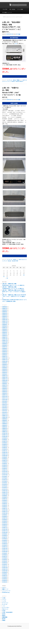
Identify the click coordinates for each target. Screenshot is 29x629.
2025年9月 (4, 324)
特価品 (18, 80)
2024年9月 (4, 343)
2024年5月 (4, 350)
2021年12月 (5, 396)
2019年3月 (4, 447)
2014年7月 (4, 537)
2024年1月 (4, 356)
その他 (3, 598)
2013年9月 (4, 553)
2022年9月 (4, 382)
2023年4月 (4, 370)
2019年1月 (4, 451)
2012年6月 (4, 577)
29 (23, 275)
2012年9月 (4, 572)
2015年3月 (4, 524)
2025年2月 (4, 335)
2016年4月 (4, 503)
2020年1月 (4, 431)
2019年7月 (4, 441)
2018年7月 (4, 460)
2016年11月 (5, 492)
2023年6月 (4, 367)
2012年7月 (4, 575)
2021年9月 (4, 401)
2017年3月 (4, 486)
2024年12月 (5, 339)
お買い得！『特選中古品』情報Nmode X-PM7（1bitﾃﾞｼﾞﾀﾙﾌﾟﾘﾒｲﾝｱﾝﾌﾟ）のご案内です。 (11, 92)
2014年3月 (4, 543)
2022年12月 (5, 377)
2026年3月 (4, 315)
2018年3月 (4, 466)
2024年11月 (5, 340)
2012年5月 (4, 578)
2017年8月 (4, 478)
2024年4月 (4, 351)
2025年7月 (4, 327)
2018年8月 (4, 458)
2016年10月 (5, 494)
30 (3, 276)
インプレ (4, 601)
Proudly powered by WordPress (14, 626)
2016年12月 (5, 490)
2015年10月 (5, 513)
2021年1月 (4, 414)
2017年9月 (4, 476)
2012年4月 (4, 580)
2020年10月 (5, 417)
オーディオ (9, 80)
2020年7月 (4, 422)
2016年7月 (4, 498)
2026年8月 (4, 306)
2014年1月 (4, 546)
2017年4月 (4, 484)
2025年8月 (4, 326)
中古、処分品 (12, 9)
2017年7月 (4, 479)
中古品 (14, 259)
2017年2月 (4, 487)
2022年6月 (4, 387)
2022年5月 (4, 388)
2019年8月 (4, 439)
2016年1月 (4, 508)
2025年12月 (5, 319)
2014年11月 (5, 530)
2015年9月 (4, 514)
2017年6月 (4, 481)
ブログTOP (5, 9)
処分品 (14, 80)
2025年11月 (5, 321)
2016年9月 (4, 495)
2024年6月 (4, 348)
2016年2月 (4, 506)
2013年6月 (4, 558)
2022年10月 (5, 380)
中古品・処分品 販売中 (7, 612)
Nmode (13, 81)
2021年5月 (4, 407)
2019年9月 (4, 438)
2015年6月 (4, 519)
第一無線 (18, 34)
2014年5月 (4, 540)
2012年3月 (4, 582)
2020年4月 (4, 427)
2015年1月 (4, 527)
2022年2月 (4, 393)
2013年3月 (4, 562)
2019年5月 (4, 444)
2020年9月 (4, 418)
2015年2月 (4, 526)
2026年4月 (4, 313)
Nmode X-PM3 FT (19, 81)
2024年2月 (4, 355)
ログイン (4, 587)
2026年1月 (4, 318)
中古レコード (5, 609)
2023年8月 (4, 364)
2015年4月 (4, 522)
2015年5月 (4, 521)
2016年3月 (4, 505)
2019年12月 (5, 433)
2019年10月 (5, 436)
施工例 (3, 618)
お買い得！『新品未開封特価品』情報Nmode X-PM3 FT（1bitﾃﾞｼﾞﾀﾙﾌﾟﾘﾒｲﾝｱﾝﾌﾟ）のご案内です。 (11, 27)
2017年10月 (5, 474)
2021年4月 (4, 409)
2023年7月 (4, 366)
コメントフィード (6, 590)
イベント (4, 599)
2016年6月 (4, 500)
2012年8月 (4, 574)
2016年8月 (4, 497)
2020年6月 (4, 423)
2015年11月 (5, 511)
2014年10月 (5, 532)
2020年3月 (4, 428)
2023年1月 (4, 375)
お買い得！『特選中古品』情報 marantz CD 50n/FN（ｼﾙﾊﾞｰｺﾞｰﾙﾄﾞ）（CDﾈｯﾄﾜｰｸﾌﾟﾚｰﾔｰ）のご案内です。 (14, 296)
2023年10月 (5, 361)
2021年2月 (4, 412)
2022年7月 (4, 385)
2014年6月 (4, 538)
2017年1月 (4, 489)
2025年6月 (4, 329)
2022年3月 (4, 391)
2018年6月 (4, 462)
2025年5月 (4, 330)
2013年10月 (5, 551)
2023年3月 (4, 372)
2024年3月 (4, 353)
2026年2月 (4, 316)
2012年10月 (5, 570)
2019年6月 (4, 442)
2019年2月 (4, 449)
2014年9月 (4, 534)
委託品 (3, 615)
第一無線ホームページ (7, 12)
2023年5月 (4, 369)
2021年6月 (4, 406)
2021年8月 (4, 403)
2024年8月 (4, 345)
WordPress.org (5, 592)
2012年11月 (5, 569)
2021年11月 (5, 398)
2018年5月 (4, 463)
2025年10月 (5, 323)
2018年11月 (5, 454)
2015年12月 (5, 510)
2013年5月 (4, 559)
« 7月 (7, 278)
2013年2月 (4, 564)
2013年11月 (5, 550)
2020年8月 (4, 420)
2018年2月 (4, 468)
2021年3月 (4, 410)
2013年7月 (4, 556)
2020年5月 (4, 425)
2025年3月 (4, 334)
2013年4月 (4, 561)
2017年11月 (5, 473)
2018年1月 (4, 470)
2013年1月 (4, 566)
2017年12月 (5, 471)
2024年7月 (4, 346)
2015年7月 (4, 518)
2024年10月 (5, 342)
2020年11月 (5, 415)
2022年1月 (4, 394)
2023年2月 (4, 374)
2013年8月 (4, 554)
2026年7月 (4, 308)
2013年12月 (5, 548)
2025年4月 (4, 332)
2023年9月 (4, 363)
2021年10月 (5, 399)
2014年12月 (5, 529)
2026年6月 (4, 310)
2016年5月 (4, 502)
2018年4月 (4, 465)
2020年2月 (4, 430)
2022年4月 (4, 390)
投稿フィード (5, 589)
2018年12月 (5, 452)
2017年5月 (4, 482)
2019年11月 (5, 434)
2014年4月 (4, 542)
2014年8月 (4, 535)
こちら (15, 43)
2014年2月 (4, 545)
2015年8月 (4, 516)
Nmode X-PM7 (15, 261)
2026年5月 (4, 311)
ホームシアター (5, 607)
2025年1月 (4, 337)
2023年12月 (5, 358)
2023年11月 (5, 359)
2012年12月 (5, 567)
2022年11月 (5, 379)
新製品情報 (4, 617)
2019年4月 (4, 446)
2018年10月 (5, 455)
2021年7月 (4, 404)
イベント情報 (20, 9)
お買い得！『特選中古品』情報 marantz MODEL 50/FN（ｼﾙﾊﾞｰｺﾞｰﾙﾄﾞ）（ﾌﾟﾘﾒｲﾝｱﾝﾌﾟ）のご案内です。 (13, 291)
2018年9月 (4, 457)
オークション (5, 602)
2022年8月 (4, 383)
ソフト (3, 606)
